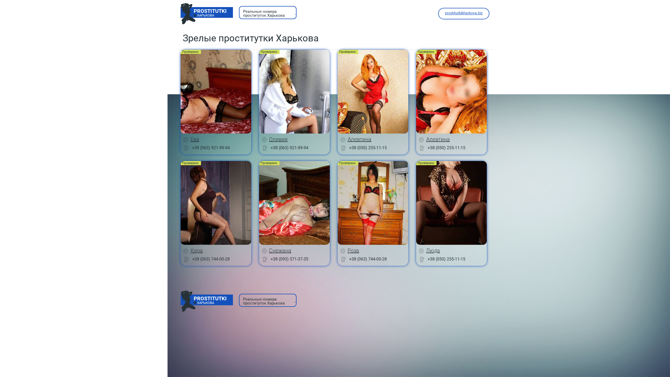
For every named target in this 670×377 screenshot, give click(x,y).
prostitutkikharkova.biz (464, 13)
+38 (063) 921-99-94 (211, 147)
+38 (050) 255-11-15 (368, 147)
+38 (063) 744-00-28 (211, 259)
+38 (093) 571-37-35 (289, 259)
